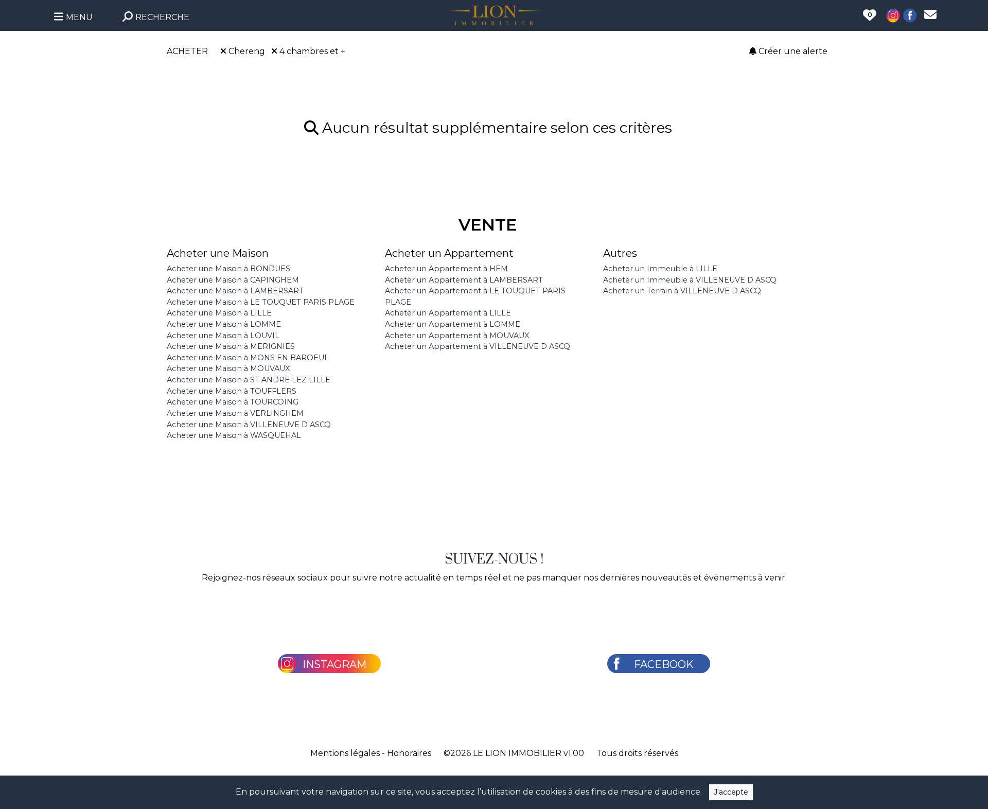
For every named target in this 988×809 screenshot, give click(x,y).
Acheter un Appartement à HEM (446, 268)
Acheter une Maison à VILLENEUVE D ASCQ (249, 424)
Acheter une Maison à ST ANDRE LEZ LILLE (248, 379)
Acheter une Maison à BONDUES (228, 268)
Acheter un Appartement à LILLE (448, 313)
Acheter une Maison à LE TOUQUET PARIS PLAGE (261, 302)
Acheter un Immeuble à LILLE (660, 268)
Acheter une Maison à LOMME (224, 324)
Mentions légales (345, 753)
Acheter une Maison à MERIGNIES (231, 346)
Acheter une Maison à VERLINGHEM (235, 413)
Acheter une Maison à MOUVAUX (228, 368)
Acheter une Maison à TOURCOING (232, 402)
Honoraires (409, 753)
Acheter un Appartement (449, 253)
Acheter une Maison (218, 253)
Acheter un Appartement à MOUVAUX (457, 335)
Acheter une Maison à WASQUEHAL (234, 435)
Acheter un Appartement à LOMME (452, 324)
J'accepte (731, 792)
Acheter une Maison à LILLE (219, 313)
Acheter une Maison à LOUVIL (223, 335)
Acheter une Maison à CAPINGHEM (233, 280)
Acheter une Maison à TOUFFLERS (231, 391)
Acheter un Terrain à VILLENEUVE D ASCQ (682, 290)
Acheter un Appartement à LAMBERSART (464, 280)
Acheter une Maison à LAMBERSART (235, 290)
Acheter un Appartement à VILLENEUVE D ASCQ (477, 346)
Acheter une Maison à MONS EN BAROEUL (248, 357)
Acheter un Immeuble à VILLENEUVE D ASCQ (690, 280)
